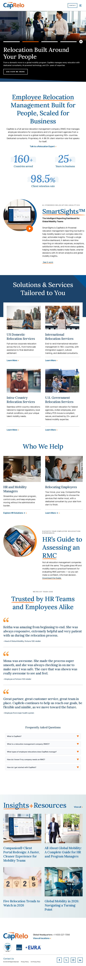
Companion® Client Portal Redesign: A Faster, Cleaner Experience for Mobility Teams (21, 854)
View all (77, 807)
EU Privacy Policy (35, 962)
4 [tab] (68, 41)
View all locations (41, 938)
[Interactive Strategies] (15, 936)
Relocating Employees (61, 487)
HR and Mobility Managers (15, 489)
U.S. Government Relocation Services (59, 400)
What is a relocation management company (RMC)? (43, 744)
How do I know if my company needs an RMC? (43, 759)
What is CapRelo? (43, 736)
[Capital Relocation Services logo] (13, 5)
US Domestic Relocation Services (21, 337)
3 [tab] (49, 41)
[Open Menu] (80, 5)
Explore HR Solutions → (14, 513)
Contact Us (8, 958)
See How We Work (15, 72)
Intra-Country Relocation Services (21, 400)
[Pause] (81, 41)
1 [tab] (11, 41)
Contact (72, 5)
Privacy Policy (25, 962)
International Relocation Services (59, 337)
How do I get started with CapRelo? (43, 767)
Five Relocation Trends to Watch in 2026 (21, 903)
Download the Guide (51, 578)
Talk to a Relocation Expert (42, 146)
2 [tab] (30, 41)
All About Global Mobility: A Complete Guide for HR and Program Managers (63, 852)
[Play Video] (29, 228)
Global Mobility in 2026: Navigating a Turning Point (62, 905)
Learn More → (51, 513)
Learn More (12, 360)
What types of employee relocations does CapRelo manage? (43, 751)
